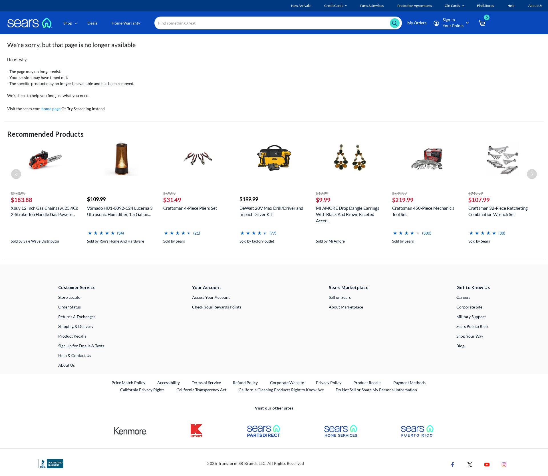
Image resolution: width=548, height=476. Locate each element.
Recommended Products (45, 134)
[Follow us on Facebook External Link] (452, 464)
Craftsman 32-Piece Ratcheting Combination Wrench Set (498, 211)
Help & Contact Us (74, 355)
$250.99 (18, 193)
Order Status (69, 306)
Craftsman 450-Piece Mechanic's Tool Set (423, 211)
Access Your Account (211, 297)
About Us (66, 365)
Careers (463, 297)
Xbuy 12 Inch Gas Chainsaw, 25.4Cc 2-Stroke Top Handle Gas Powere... (44, 211)
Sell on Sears (340, 297)
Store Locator (70, 297)
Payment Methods (409, 382)
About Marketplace (346, 306)
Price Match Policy (128, 382)
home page (51, 108)
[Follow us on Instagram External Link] (504, 464)
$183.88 (21, 199)
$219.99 (403, 199)
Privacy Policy (328, 382)
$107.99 (479, 199)
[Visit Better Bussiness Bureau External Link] (50, 463)
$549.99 (399, 193)
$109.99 (96, 199)
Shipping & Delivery (75, 326)
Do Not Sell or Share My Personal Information (376, 389)
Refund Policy (245, 382)
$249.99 (475, 193)
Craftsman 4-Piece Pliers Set (190, 208)
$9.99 (323, 199)
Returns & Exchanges (76, 316)
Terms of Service (206, 382)
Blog (460, 345)
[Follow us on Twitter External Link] (470, 464)
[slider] (101, 231)
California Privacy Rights (142, 389)
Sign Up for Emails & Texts (81, 345)
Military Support (471, 316)
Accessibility (168, 382)
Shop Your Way (469, 336)
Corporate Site (469, 306)
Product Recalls (72, 336)
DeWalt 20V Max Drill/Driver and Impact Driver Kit (271, 211)
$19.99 (322, 193)
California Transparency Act (201, 389)
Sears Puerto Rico (472, 326)
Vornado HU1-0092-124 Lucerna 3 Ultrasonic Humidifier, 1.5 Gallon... (120, 211)
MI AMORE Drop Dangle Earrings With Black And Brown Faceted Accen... (347, 214)
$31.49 (172, 199)
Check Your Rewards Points (216, 306)
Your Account (206, 287)
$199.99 (248, 199)
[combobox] (278, 23)
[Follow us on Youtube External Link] (487, 464)
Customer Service (77, 287)
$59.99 (169, 193)
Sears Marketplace (348, 287)
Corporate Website (287, 382)
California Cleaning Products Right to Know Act (281, 389)
